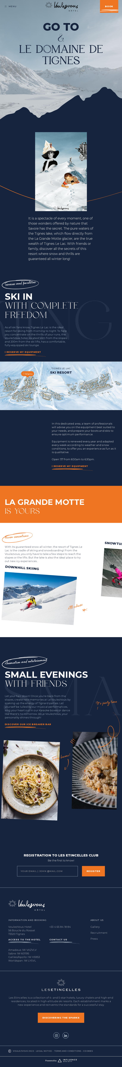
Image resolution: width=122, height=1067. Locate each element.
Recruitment (99, 932)
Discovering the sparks (61, 1017)
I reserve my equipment (23, 352)
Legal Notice (44, 1051)
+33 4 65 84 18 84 (60, 926)
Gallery (95, 926)
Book (109, 6)
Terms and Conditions (67, 1051)
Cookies (88, 1051)
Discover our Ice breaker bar (28, 724)
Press (94, 938)
